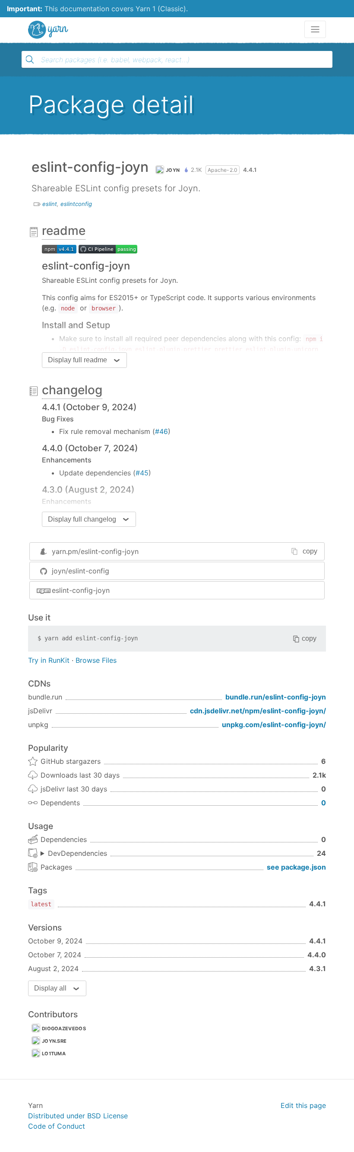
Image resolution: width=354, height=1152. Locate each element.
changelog (72, 390)
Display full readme (77, 360)
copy (310, 551)
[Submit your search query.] (30, 59)
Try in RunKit (49, 660)
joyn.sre (54, 1041)
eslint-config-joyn (81, 590)
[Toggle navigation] (315, 29)
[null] (59, 248)
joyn (173, 170)
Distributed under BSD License (78, 1115)
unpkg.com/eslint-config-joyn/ (274, 724)
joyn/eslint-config (80, 571)
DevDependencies (77, 853)
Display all (50, 988)
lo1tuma (54, 1054)
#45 (142, 472)
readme (63, 230)
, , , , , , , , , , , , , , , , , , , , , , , (74, 853)
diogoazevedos (64, 1028)
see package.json (296, 867)
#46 (161, 431)
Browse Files (96, 660)
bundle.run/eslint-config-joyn (275, 697)
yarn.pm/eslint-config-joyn (95, 551)
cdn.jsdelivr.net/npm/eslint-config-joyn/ (258, 710)
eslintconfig (76, 203)
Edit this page (303, 1105)
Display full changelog (82, 519)
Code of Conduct (56, 1126)
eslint (49, 203)
